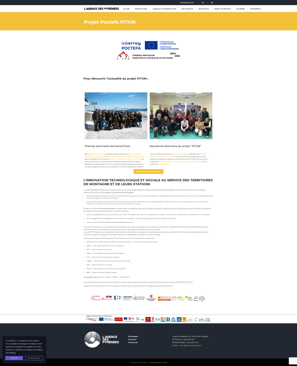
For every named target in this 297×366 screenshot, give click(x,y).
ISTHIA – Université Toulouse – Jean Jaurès (126, 159)
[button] (148, 171)
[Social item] (212, 3)
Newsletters (255, 9)
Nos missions (187, 9)
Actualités (240, 9)
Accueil (126, 9)
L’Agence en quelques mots (164, 9)
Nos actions (204, 9)
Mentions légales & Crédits (158, 362)
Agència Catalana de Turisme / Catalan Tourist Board (123, 156)
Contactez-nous (187, 3)
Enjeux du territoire (222, 9)
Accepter (14, 358)
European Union (163, 164)
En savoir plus (34, 358)
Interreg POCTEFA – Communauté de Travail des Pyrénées (180, 162)
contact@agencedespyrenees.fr (190, 345)
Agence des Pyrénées (96, 154)
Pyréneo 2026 (141, 9)
